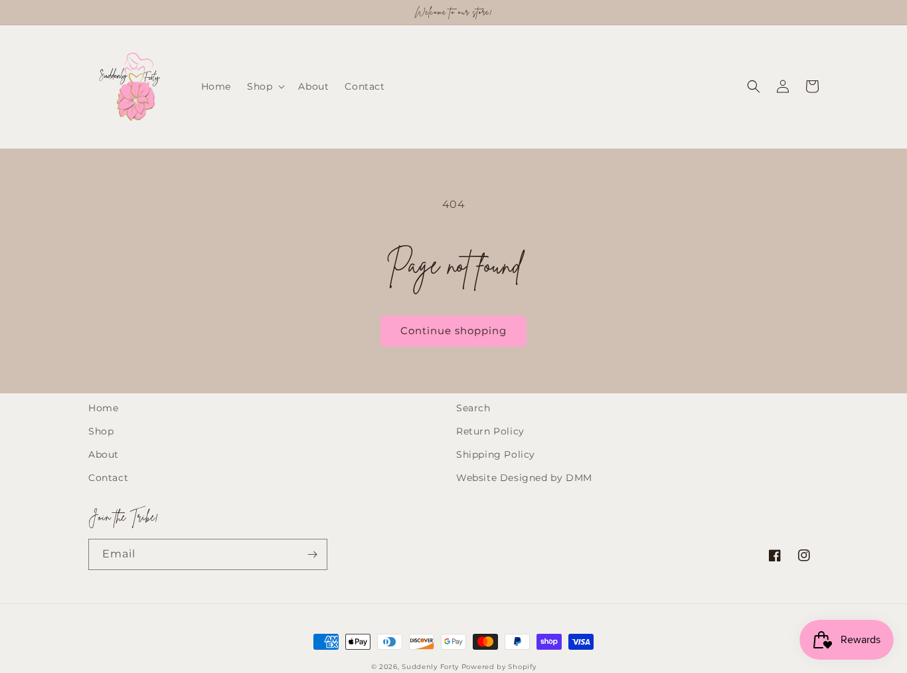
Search (473, 408)
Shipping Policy (495, 454)
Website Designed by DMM (524, 478)
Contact (108, 478)
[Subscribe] (312, 554)
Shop (101, 431)
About (103, 454)
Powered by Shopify (498, 666)
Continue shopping (453, 330)
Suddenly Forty (430, 666)
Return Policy (490, 431)
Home (103, 408)
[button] (264, 86)
